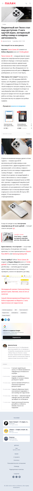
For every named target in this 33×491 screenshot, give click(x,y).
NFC (16, 310)
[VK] (8, 320)
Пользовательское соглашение (16, 463)
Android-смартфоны (7, 310)
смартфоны (23, 312)
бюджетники (5, 312)
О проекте (17, 457)
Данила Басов (7, 41)
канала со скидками (18, 106)
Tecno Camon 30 (23, 310)
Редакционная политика (16, 469)
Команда (16, 466)
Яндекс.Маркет (6, 315)
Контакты (16, 460)
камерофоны (15, 312)
